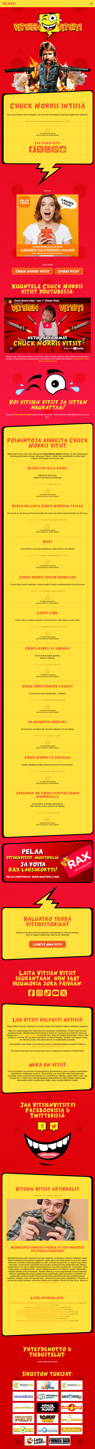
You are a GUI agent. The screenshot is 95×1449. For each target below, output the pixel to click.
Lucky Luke (47, 612)
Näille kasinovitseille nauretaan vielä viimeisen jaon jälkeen (43, 1321)
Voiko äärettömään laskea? (47, 686)
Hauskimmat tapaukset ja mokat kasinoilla (42, 1307)
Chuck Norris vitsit (32, 271)
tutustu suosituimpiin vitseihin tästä (47, 1046)
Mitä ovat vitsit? (43, 1305)
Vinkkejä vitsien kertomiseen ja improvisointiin (43, 1310)
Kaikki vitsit (69, 271)
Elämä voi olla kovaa (47, 468)
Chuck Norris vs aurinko (47, 648)
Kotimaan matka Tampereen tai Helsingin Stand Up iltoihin (42, 1312)
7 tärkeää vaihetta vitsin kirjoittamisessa (42, 1316)
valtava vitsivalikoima (27, 1035)
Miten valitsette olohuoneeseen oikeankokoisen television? (43, 1314)
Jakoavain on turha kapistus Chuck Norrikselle (47, 794)
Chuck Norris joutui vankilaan (47, 577)
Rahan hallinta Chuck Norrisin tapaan (47, 506)
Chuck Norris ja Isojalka (47, 757)
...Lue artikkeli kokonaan (47, 1283)
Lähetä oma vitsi (47, 944)
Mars (47, 541)
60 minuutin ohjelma (47, 722)
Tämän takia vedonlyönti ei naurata (42, 1318)
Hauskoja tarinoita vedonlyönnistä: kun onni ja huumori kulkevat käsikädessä (43, 1303)
